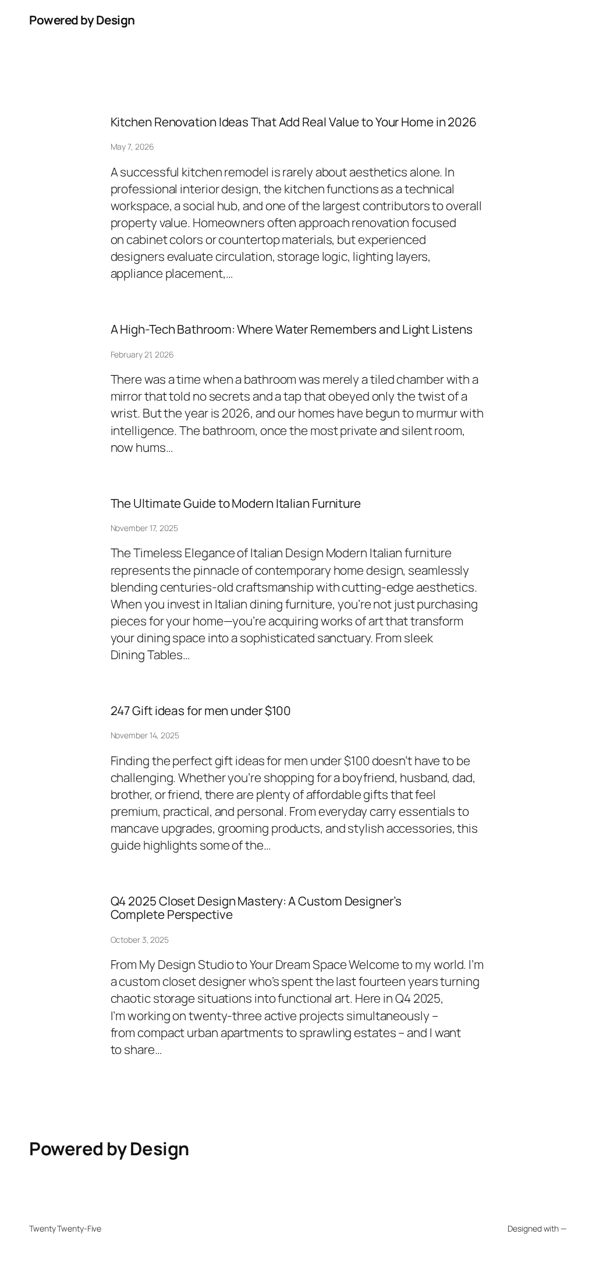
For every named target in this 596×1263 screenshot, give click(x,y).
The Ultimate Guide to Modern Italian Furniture (236, 503)
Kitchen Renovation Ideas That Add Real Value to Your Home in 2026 (294, 122)
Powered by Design (82, 20)
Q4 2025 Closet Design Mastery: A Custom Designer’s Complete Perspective (256, 908)
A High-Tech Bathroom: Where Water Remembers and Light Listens (292, 329)
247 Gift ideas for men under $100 (201, 710)
